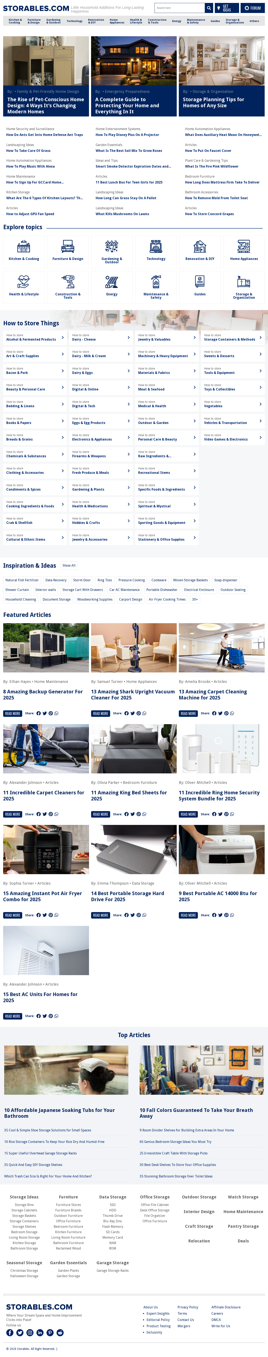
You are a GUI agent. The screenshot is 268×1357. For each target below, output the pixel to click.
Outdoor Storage (199, 1196)
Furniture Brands (68, 1210)
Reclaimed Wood (68, 1248)
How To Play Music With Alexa (30, 166)
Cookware (159, 580)
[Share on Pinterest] (51, 713)
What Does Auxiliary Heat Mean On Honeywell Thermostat (222, 135)
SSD (113, 1205)
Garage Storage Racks (113, 1271)
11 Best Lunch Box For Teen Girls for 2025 (129, 182)
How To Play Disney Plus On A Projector (127, 135)
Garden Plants (68, 1271)
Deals (243, 1240)
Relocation (199, 1240)
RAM (112, 1243)
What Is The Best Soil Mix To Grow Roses (129, 151)
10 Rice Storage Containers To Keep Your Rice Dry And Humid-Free (54, 1142)
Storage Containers (24, 1221)
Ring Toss (105, 580)
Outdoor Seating (233, 590)
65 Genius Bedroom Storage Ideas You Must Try (175, 1142)
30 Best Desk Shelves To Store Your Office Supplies (178, 1165)
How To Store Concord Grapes (209, 214)
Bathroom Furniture (68, 1243)
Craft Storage (199, 1226)
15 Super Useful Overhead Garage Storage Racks (40, 1153)
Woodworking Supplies (94, 599)
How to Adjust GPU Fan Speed (30, 214)
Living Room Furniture (68, 1237)
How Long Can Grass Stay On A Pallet (126, 198)
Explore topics (22, 227)
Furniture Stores (68, 1205)
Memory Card (112, 1237)
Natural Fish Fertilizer (22, 580)
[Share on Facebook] (38, 713)
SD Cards (113, 1232)
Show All (69, 565)
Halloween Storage (24, 1276)
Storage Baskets (24, 1216)
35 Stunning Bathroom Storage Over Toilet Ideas (176, 1176)
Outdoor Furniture (68, 1216)
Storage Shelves (24, 1227)
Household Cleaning (20, 599)
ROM (112, 1248)
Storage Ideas (24, 1196)
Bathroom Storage (24, 1248)
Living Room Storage (24, 1237)
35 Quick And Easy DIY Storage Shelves (33, 1165)
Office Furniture (68, 1221)
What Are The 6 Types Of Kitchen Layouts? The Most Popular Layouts (44, 198)
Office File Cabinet (155, 1205)
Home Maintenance (51, 681)
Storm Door (82, 580)
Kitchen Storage (24, 1243)
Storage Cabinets (24, 1210)
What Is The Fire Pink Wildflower (211, 166)
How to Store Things (31, 323)
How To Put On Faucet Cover (208, 151)
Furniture (68, 1196)
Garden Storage (68, 1276)
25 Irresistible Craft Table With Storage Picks (173, 1153)
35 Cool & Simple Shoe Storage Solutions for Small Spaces (47, 1130)
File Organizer (154, 1216)
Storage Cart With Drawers (83, 590)
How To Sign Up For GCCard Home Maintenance (33, 182)
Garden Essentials (68, 1262)
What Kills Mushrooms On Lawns (122, 214)
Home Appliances (141, 681)
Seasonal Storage (24, 1262)
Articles (220, 681)
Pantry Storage (243, 1226)
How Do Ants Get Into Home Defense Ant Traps (44, 135)
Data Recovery (56, 580)
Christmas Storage (24, 1271)
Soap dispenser (225, 580)
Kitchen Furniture (68, 1232)
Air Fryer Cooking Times (167, 599)
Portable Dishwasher (162, 590)
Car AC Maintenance (125, 590)
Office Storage (155, 1196)
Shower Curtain (17, 590)
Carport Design (130, 599)
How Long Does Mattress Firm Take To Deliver (222, 182)
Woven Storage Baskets (190, 580)
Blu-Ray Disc (112, 1221)
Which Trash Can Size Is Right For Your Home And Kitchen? (48, 1176)
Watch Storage (243, 1196)
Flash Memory (112, 1227)
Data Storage (143, 883)
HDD (112, 1210)
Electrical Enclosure (199, 590)
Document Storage (57, 599)
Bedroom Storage (24, 1232)
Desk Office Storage (154, 1210)
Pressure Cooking (132, 580)
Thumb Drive (113, 1216)
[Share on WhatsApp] (56, 713)
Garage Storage (113, 1262)
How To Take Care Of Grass (28, 151)
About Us (150, 1307)
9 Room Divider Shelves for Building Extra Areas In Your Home (187, 1130)
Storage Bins (24, 1205)
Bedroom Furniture (140, 782)
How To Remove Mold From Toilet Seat (216, 198)
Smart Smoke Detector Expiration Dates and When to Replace (132, 166)
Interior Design (199, 1211)
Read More (12, 713)
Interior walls (46, 590)
